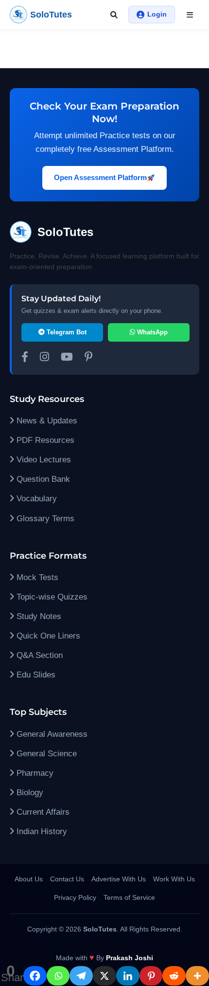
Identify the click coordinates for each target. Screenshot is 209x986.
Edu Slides (34, 674)
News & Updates (45, 420)
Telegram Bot (66, 332)
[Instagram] (44, 358)
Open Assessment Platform (100, 177)
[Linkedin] (127, 976)
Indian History (40, 831)
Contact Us (67, 879)
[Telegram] (81, 976)
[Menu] (189, 14)
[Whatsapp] (58, 976)
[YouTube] (67, 358)
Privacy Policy (75, 897)
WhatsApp (151, 332)
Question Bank (42, 479)
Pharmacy (33, 773)
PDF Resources (44, 440)
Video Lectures (42, 459)
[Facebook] (35, 976)
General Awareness (50, 734)
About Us (29, 879)
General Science (45, 753)
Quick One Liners (47, 635)
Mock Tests (36, 577)
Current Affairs (42, 812)
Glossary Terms (44, 518)
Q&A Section (38, 655)
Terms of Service (129, 897)
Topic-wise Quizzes (50, 597)
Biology (28, 792)
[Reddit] (174, 976)
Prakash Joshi (129, 958)
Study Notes (37, 616)
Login (157, 14)
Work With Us (174, 879)
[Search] (113, 14)
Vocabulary (35, 498)
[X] (104, 976)
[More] (197, 976)
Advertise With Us (118, 879)
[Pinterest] (151, 976)
